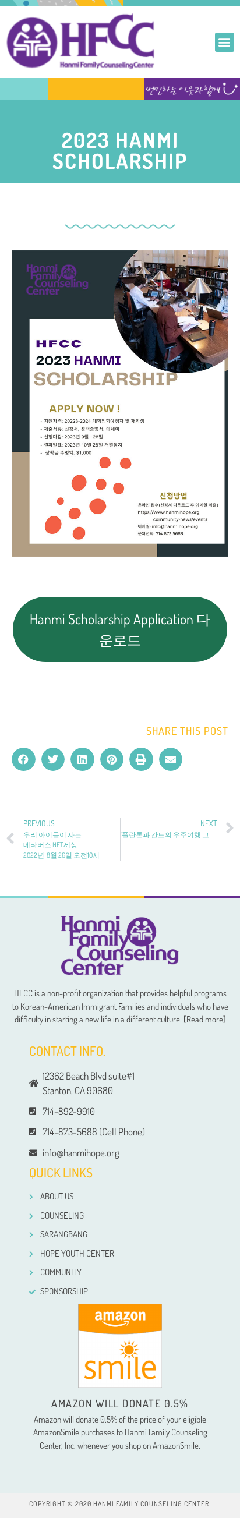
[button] (224, 42)
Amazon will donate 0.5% (120, 1403)
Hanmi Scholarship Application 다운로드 (120, 629)
